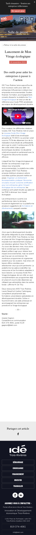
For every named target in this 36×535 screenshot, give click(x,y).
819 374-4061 (18, 526)
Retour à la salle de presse (15, 45)
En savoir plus (18, 11)
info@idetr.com (18, 532)
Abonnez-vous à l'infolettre (18, 503)
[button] (32, 19)
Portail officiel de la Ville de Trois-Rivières (17, 507)
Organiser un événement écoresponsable (14, 179)
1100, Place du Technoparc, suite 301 (18, 520)
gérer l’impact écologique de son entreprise (15, 186)
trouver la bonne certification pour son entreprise (17, 183)
